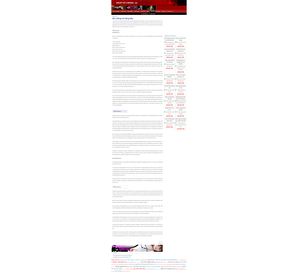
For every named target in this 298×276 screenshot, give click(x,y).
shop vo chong (180, 264)
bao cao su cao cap (126, 260)
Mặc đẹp (153, 13)
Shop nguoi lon (121, 266)
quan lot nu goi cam (180, 268)
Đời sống (143, 11)
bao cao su (169, 11)
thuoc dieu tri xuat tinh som (140, 260)
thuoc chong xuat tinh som (150, 268)
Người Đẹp (145, 13)
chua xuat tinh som (138, 262)
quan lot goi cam (158, 262)
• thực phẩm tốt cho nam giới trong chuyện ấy (122, 255)
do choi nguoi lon (147, 262)
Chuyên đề (123, 11)
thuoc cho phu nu (119, 262)
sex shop (183, 262)
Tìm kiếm (164, 11)
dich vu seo (161, 264)
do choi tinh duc (139, 269)
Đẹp (148, 11)
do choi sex (157, 264)
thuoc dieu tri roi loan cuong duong (164, 260)
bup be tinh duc (166, 264)
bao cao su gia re (174, 262)
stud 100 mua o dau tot (125, 271)
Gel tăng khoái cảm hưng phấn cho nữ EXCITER (180, 62)
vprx (149, 260)
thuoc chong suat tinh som (131, 262)
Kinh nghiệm (130, 11)
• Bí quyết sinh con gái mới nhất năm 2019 (122, 257)
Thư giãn (158, 11)
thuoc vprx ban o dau (165, 262)
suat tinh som (132, 264)
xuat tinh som (122, 264)
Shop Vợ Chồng (115, 11)
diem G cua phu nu (168, 269)
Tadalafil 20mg (138, 266)
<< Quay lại (160, 243)
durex (127, 264)
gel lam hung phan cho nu (145, 264)
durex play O (130, 266)
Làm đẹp (152, 11)
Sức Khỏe (137, 11)
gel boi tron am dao (129, 268)
